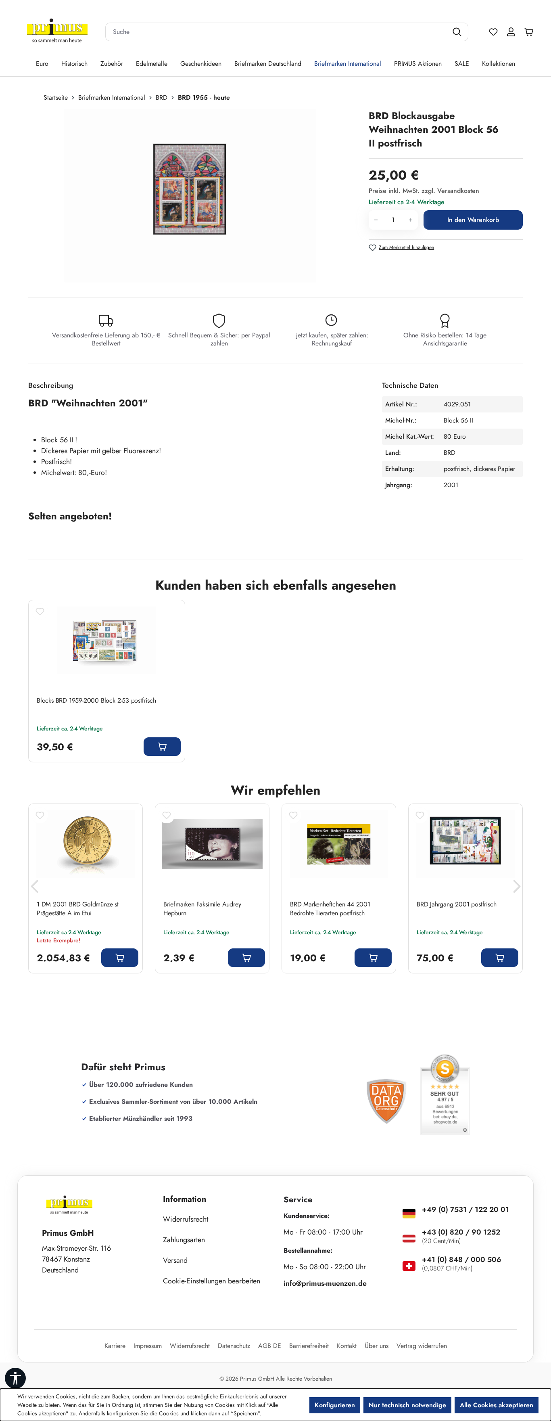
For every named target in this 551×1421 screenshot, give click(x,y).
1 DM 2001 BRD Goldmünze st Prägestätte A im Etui (78, 909)
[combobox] (276, 32)
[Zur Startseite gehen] (57, 32)
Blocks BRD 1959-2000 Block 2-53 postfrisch (96, 700)
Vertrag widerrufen (422, 1345)
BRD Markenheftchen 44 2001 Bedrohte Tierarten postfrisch (330, 909)
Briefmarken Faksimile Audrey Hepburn (202, 909)
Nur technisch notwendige (407, 1405)
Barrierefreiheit (309, 1345)
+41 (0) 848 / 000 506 (461, 1260)
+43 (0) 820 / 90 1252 (461, 1232)
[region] (194, 196)
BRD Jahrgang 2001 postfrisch (456, 904)
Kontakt (347, 1345)
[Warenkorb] (531, 32)
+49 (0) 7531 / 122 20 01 (465, 1209)
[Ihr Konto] (511, 32)
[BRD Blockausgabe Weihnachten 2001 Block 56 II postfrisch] (190, 196)
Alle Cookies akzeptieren (496, 1405)
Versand (175, 1260)
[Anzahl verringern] (376, 220)
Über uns (376, 1345)
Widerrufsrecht (185, 1219)
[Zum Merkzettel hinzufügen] (40, 611)
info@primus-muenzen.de (325, 1283)
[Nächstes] (517, 888)
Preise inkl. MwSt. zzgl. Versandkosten (424, 190)
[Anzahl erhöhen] (411, 220)
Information (185, 1199)
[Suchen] (458, 32)
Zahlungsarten (184, 1240)
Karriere (114, 1345)
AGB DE (269, 1345)
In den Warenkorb (473, 219)
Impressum (148, 1345)
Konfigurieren (335, 1405)
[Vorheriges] (34, 888)
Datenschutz (234, 1345)
